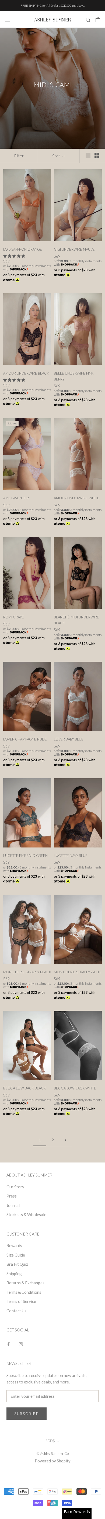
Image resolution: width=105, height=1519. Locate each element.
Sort (56, 155)
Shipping (14, 1273)
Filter (19, 155)
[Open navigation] (7, 20)
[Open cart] (98, 19)
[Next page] (65, 1140)
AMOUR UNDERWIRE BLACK (26, 373)
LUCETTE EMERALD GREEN (25, 855)
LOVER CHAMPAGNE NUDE (25, 739)
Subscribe (26, 1413)
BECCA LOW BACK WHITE (75, 1088)
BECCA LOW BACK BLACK (24, 1088)
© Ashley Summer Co (53, 1453)
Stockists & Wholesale (26, 1214)
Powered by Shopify (53, 1460)
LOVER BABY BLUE (68, 739)
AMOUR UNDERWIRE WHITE (76, 498)
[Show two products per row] (96, 155)
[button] (14, 256)
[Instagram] (21, 1343)
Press (11, 1195)
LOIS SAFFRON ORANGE (22, 249)
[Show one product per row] (88, 155)
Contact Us (16, 1310)
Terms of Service (21, 1301)
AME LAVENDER (16, 498)
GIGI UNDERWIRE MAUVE (74, 249)
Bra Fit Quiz (17, 1264)
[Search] (88, 19)
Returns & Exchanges (25, 1282)
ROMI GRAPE (13, 617)
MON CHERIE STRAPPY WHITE (78, 972)
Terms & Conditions (23, 1292)
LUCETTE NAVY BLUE (71, 855)
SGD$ (50, 1441)
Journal (13, 1205)
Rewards (14, 1245)
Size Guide (15, 1254)
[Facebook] (8, 1343)
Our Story (15, 1186)
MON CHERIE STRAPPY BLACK (27, 972)
